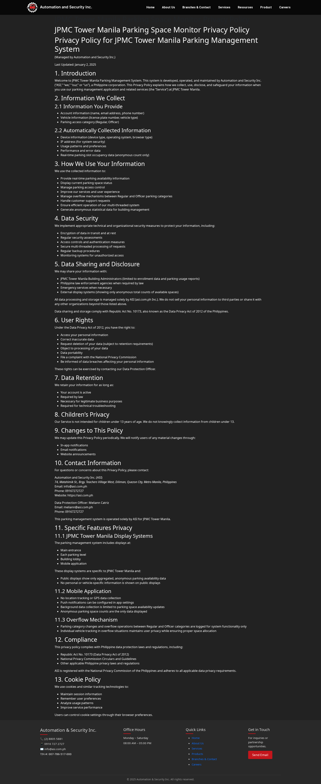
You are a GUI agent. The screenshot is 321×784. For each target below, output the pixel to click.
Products (197, 754)
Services (224, 7)
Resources (245, 7)
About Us (168, 7)
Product (266, 7)
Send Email (260, 755)
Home (150, 7)
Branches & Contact (196, 7)
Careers (285, 7)
